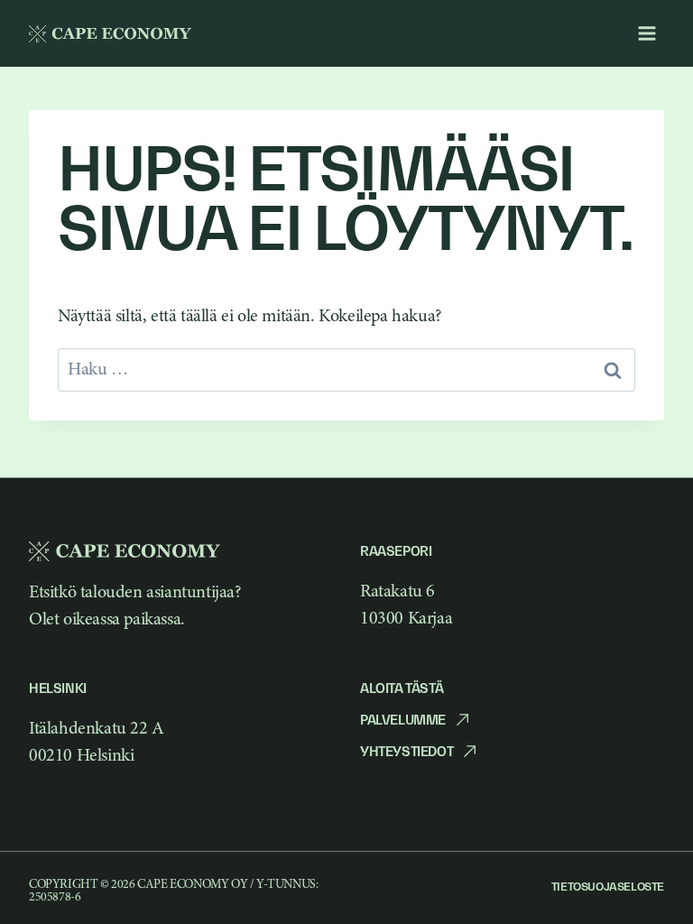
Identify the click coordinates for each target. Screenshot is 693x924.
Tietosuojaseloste (607, 886)
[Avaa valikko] (646, 33)
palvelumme (403, 719)
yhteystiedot (406, 751)
